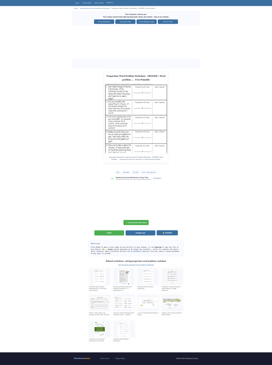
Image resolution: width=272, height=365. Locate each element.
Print (109, 233)
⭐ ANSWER (167, 233)
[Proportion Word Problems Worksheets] (123, 329)
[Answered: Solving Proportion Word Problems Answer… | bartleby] (123, 303)
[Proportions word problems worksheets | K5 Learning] (99, 329)
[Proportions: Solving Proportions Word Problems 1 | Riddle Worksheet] (172, 277)
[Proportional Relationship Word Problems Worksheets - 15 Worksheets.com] (123, 277)
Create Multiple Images (146, 22)
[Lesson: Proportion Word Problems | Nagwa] (148, 303)
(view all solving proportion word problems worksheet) (136, 265)
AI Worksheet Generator (140, 251)
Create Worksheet (104, 22)
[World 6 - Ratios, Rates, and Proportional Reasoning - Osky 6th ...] (99, 303)
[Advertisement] (136, 42)
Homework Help (125, 22)
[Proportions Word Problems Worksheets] (148, 277)
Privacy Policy (86, 3)
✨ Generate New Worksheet (136, 222)
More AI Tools (167, 22)
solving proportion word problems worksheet (95, 8)
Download (140, 233)
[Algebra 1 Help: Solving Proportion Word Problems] (172, 303)
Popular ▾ (109, 2)
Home (77, 3)
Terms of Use (98, 3)
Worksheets (82, 358)
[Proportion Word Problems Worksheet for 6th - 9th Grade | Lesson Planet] (99, 277)
